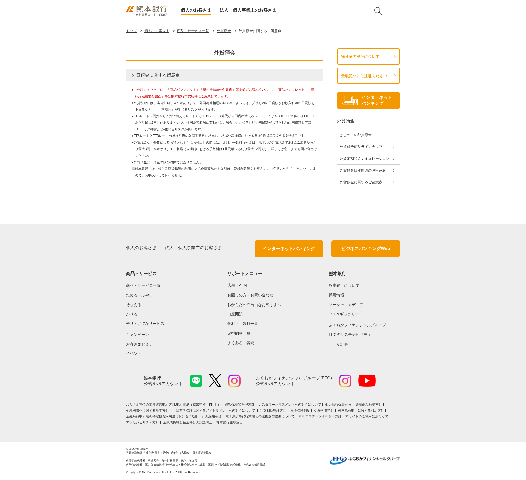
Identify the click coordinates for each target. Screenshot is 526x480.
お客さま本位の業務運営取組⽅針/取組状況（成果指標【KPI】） (173, 404)
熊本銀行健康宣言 (229, 422)
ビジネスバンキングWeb (365, 248)
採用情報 (336, 295)
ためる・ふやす (139, 295)
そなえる (133, 304)
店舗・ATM (237, 285)
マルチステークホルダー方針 (320, 416)
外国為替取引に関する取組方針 (361, 410)
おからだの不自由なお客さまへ (254, 304)
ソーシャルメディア (346, 304)
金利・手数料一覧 (242, 323)
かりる (132, 314)
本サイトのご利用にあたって (366, 416)
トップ (131, 31)
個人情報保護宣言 (338, 404)
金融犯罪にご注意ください (364, 76)
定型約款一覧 (238, 333)
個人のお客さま (196, 10)
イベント (133, 353)
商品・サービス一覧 (193, 31)
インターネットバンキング (289, 248)
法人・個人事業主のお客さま (248, 10)
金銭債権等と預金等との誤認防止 (187, 422)
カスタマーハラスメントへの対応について (290, 404)
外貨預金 (224, 31)
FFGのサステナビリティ (350, 334)
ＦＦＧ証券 (338, 344)
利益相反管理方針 (273, 410)
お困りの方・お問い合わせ (250, 295)
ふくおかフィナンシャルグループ (357, 325)
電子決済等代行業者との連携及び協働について (260, 416)
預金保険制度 (300, 410)
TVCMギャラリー (344, 314)
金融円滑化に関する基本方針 (147, 410)
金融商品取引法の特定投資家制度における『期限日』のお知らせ (173, 416)
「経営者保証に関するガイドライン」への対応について (214, 410)
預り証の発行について (360, 56)
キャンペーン (137, 334)
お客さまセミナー (141, 344)
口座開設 (235, 314)
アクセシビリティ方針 (142, 422)
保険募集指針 (324, 410)
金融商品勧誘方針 (369, 404)
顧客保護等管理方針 (240, 404)
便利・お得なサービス (145, 323)
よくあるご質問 (240, 343)
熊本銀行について (344, 285)
